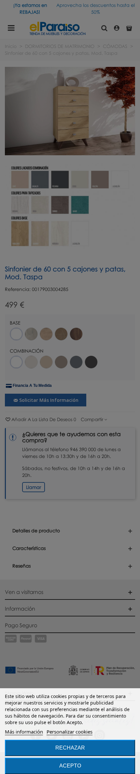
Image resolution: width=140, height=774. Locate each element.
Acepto (70, 765)
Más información (24, 731)
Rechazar (70, 748)
